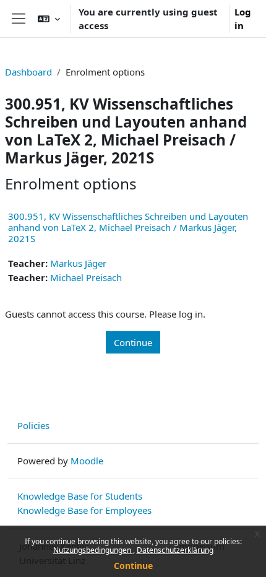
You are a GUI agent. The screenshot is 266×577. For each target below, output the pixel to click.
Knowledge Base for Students (79, 496)
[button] (49, 18)
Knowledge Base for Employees (84, 510)
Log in (242, 19)
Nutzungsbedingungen (93, 550)
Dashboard (28, 72)
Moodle (87, 460)
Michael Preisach (86, 277)
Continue (133, 565)
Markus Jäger (78, 263)
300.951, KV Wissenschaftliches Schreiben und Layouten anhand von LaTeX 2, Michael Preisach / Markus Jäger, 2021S (128, 227)
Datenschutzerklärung (175, 550)
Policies (33, 425)
